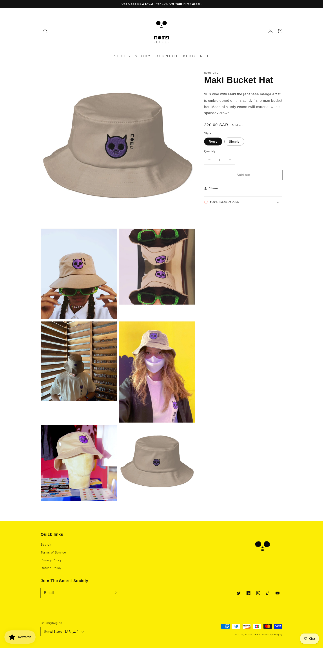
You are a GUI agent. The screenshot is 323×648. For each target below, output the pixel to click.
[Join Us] (115, 593)
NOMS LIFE (251, 634)
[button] (45, 31)
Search (46, 544)
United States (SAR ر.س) (61, 631)
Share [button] (213, 188)
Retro (213, 141)
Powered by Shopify (270, 634)
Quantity (210, 151)
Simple (234, 141)
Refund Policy (51, 568)
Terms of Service (53, 552)
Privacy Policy (51, 560)
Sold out (243, 175)
